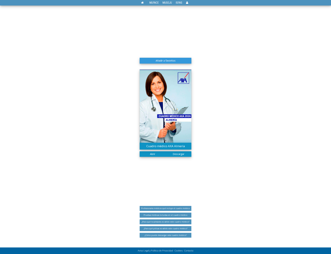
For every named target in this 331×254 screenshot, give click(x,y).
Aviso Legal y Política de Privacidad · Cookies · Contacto (165, 250)
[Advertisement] (165, 30)
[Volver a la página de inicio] (144, 2)
